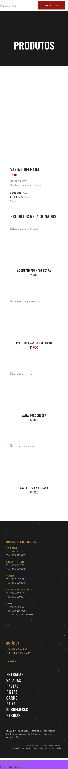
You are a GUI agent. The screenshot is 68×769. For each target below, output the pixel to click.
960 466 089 (19, 610)
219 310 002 (17, 579)
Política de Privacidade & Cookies (24, 734)
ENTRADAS (14, 674)
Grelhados (26, 196)
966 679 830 (19, 569)
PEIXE (10, 704)
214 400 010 (17, 593)
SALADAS (13, 680)
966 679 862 (19, 582)
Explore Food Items (11, 767)
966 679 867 (19, 596)
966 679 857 (19, 555)
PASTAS (12, 686)
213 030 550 (17, 565)
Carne (26, 193)
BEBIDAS (13, 715)
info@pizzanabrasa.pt (43, 730)
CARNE (11, 698)
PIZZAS (12, 692)
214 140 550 (17, 551)
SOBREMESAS (17, 709)
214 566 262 (17, 606)
